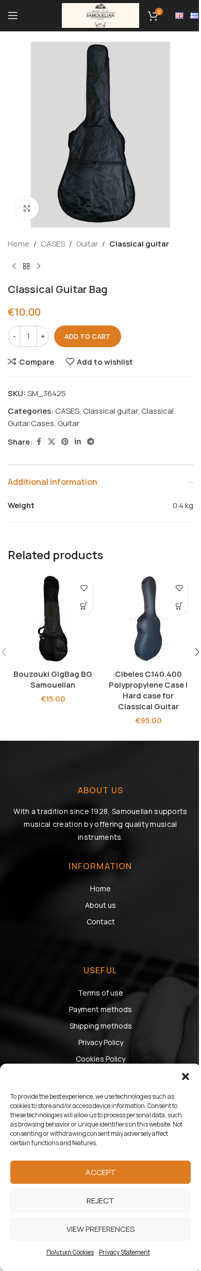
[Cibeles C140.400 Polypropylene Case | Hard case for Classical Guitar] (148, 619)
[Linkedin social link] (78, 442)
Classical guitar (139, 243)
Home (18, 243)
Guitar (87, 243)
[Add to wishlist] (84, 588)
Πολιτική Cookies (70, 1252)
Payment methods (100, 1009)
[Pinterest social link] (65, 442)
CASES (53, 243)
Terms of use (100, 993)
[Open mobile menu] (13, 15)
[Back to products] (26, 266)
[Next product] (38, 266)
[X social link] (51, 442)
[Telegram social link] (90, 442)
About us (100, 905)
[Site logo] (100, 14)
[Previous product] (14, 266)
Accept (101, 1172)
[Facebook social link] (38, 442)
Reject (100, 1200)
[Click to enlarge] (27, 208)
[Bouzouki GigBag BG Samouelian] (53, 619)
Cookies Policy (100, 1059)
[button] (185, 1076)
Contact (101, 921)
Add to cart (87, 336)
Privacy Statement (124, 1252)
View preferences (100, 1229)
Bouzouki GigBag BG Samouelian (52, 679)
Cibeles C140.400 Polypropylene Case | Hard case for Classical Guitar (148, 690)
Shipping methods (101, 1026)
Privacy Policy (100, 1042)
